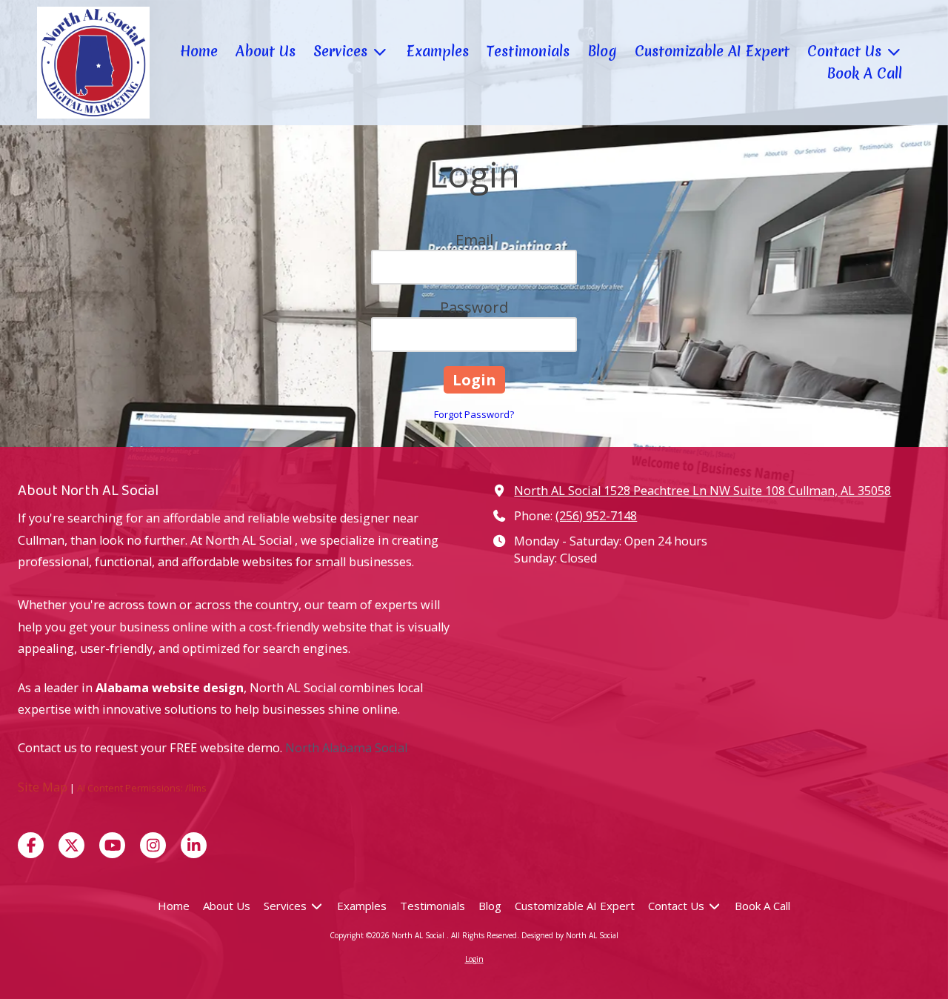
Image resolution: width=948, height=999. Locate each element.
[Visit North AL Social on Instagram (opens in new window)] (153, 845)
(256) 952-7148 (596, 516)
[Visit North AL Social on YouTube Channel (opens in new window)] (112, 845)
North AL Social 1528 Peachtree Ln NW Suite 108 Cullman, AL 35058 (702, 490)
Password (474, 307)
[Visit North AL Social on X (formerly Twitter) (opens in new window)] (71, 845)
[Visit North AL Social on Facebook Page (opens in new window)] (31, 845)
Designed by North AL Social (569, 935)
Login (474, 959)
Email (474, 240)
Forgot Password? (474, 414)
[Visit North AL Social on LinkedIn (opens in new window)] (194, 845)
